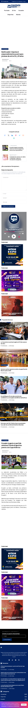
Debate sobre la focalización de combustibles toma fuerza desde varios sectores (13, 673)
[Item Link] (14, 331)
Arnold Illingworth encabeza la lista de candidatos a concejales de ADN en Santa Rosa (14, 397)
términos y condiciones (14, 706)
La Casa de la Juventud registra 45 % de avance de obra (14, 342)
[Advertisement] (14, 31)
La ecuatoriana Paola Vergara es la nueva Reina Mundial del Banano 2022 (12, 686)
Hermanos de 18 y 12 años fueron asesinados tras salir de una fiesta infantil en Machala (13, 424)
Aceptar (24, 704)
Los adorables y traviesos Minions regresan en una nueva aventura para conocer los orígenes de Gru (13, 679)
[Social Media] (9, 660)
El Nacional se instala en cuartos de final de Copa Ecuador (13, 666)
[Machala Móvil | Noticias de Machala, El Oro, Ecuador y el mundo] (14, 6)
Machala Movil (5, 59)
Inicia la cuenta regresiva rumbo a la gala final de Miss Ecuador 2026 (14, 369)
